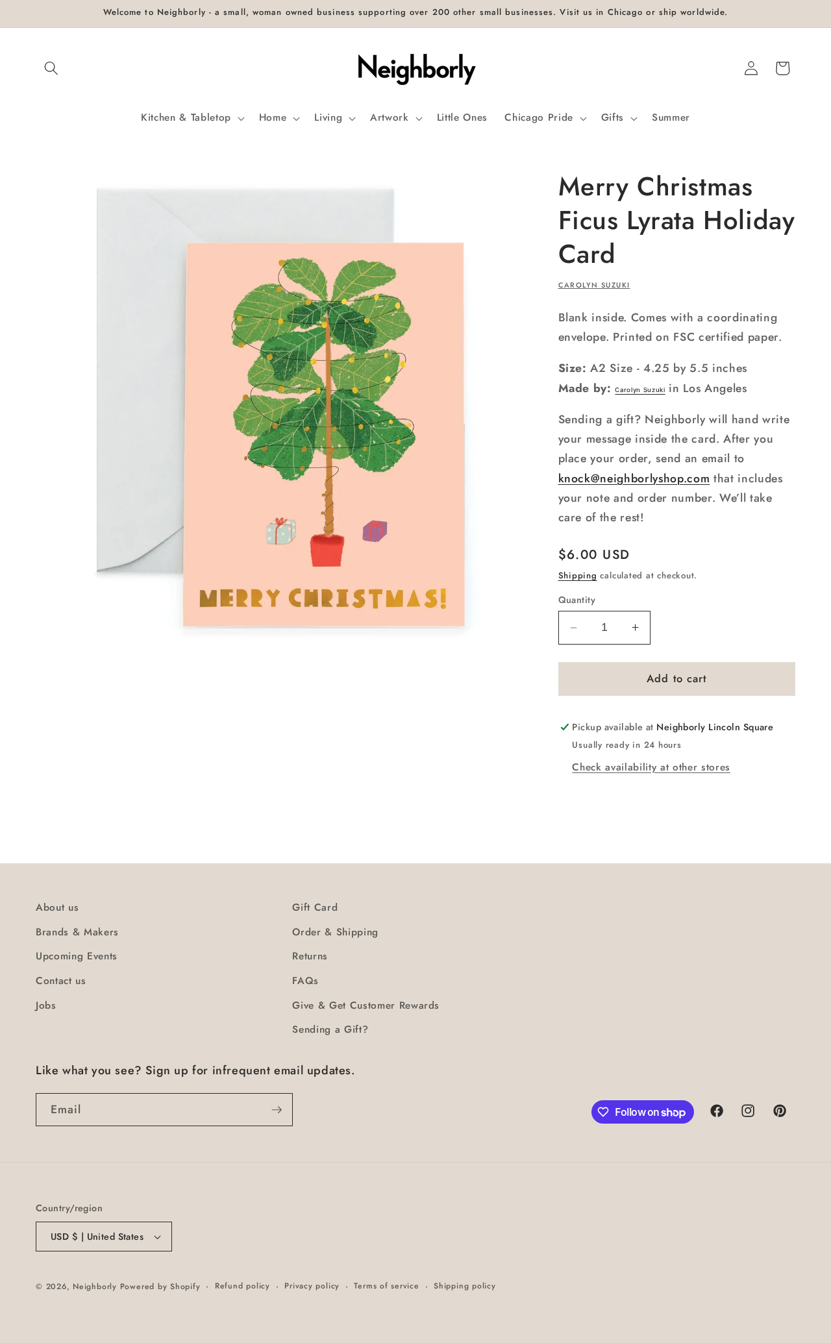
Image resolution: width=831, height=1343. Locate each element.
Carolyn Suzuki (594, 285)
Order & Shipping (335, 932)
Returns (310, 956)
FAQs (305, 981)
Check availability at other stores (651, 767)
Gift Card (315, 907)
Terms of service (386, 1286)
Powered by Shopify (160, 1286)
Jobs (46, 1005)
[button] (51, 68)
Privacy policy (312, 1286)
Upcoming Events (77, 956)
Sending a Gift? (330, 1029)
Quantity (577, 599)
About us (57, 907)
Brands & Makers (77, 932)
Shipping (577, 575)
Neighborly (95, 1286)
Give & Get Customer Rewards (366, 1005)
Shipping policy (465, 1286)
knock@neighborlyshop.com (634, 478)
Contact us (61, 981)
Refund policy (242, 1286)
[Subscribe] (276, 1110)
